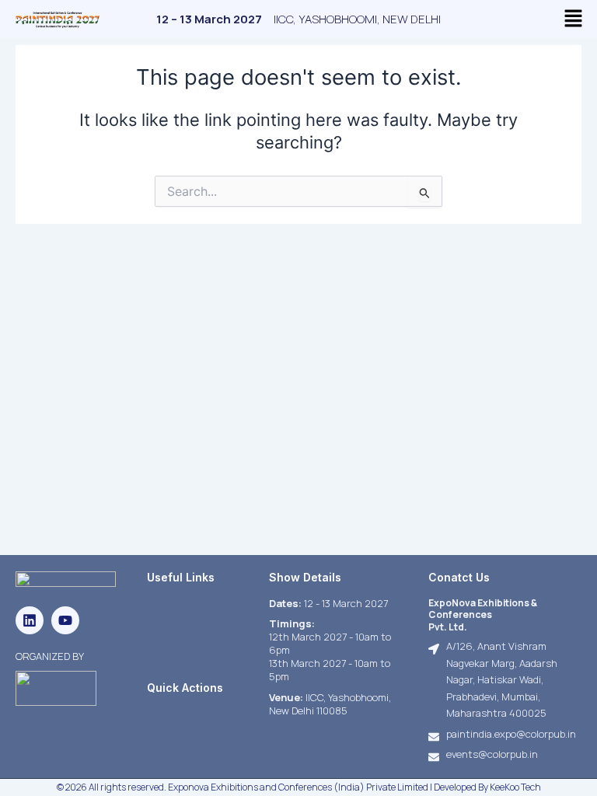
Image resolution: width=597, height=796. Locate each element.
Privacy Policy (178, 603)
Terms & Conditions (192, 621)
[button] (573, 19)
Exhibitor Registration (198, 713)
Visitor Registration (192, 731)
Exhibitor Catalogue (193, 658)
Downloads (172, 640)
